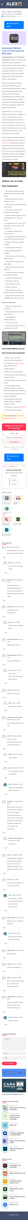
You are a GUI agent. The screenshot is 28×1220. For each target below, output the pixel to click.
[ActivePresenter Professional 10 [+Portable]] (5, 1115)
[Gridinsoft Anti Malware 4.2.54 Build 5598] (5, 1133)
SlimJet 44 (13, 1125)
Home (3, 11)
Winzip (22, 363)
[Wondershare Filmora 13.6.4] (5, 1189)
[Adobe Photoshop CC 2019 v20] (5, 1148)
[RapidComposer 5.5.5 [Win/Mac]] (7, 519)
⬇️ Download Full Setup (13, 25)
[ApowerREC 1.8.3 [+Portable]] (5, 1165)
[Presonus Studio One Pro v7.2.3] (18, 519)
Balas (4, 557)
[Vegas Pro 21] (5, 1204)
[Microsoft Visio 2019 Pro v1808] (5, 1141)
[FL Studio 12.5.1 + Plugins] (7, 508)
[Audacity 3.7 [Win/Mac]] (18, 498)
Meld (7, 210)
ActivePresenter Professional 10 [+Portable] (15, 1117)
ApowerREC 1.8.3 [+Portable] (15, 1166)
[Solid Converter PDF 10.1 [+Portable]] (5, 1108)
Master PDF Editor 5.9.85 (17, 1173)
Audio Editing (17, 11)
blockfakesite (21, 407)
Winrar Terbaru (15, 363)
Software (9, 11)
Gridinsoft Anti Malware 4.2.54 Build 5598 (17, 1133)
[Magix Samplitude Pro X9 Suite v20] (7, 529)
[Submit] (23, 1073)
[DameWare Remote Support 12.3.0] (5, 1181)
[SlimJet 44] (5, 1125)
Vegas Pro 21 (14, 1204)
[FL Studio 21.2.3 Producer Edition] (7, 498)
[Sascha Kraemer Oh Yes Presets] (5, 1197)
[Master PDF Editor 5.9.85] (5, 1173)
